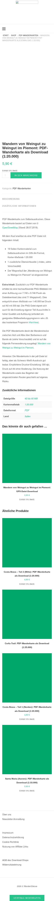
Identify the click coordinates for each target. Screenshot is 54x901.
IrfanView (33, 322)
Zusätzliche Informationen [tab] (19, 205)
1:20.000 (29, 404)
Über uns (6, 814)
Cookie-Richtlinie (10, 841)
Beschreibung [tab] (11, 198)
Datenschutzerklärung (13, 837)
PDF (27, 410)
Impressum (8, 832)
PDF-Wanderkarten (28, 35)
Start (6, 35)
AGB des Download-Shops (15, 860)
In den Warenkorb (26, 175)
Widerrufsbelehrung (11, 864)
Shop (13, 35)
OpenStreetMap (10, 227)
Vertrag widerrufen (27, 898)
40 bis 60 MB (31, 398)
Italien (27, 416)
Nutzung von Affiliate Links (15, 846)
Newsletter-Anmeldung (13, 819)
